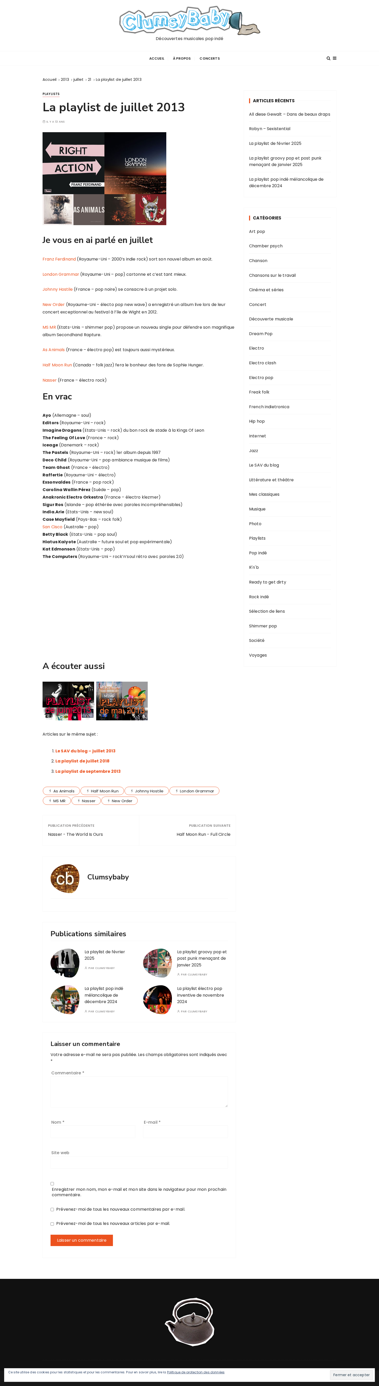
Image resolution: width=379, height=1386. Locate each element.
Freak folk (259, 392)
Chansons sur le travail (272, 275)
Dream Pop (261, 334)
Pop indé (258, 553)
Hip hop (257, 421)
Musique (257, 509)
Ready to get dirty (267, 582)
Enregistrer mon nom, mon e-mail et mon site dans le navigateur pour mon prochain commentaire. (139, 1192)
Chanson (258, 261)
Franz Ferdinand (59, 259)
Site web (60, 1153)
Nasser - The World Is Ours (75, 834)
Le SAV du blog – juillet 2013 (85, 751)
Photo (255, 524)
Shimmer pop (263, 626)
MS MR (49, 327)
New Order (54, 305)
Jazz (253, 451)
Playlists (51, 94)
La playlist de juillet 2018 (82, 761)
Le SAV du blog (264, 465)
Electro (256, 348)
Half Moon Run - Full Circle (203, 834)
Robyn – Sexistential (269, 129)
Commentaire (67, 1073)
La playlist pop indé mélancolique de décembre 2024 (104, 995)
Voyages (258, 655)
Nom (57, 1122)
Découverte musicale (271, 319)
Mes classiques (264, 494)
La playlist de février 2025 (275, 143)
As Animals (54, 350)
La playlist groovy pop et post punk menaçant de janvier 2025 (202, 958)
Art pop (257, 231)
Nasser (50, 380)
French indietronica (269, 407)
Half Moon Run (57, 365)
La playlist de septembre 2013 (88, 771)
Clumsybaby (105, 968)
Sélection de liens (267, 611)
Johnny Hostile (58, 289)
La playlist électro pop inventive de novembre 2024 (200, 995)
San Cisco (52, 527)
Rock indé (259, 597)
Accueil (156, 58)
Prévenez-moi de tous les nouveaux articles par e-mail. (113, 1223)
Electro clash (262, 363)
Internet (257, 436)
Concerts (210, 58)
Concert (257, 305)
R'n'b (254, 567)
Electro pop (261, 378)
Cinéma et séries (266, 290)
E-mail (152, 1122)
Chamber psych (266, 246)
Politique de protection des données (196, 1372)
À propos (182, 58)
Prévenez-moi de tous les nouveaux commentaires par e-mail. (120, 1209)
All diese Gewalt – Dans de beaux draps (289, 114)
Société (257, 640)
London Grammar (61, 274)
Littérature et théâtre (271, 480)
